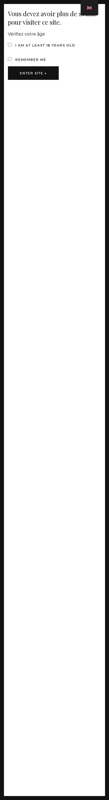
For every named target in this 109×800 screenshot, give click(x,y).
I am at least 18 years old (44, 45)
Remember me (30, 60)
